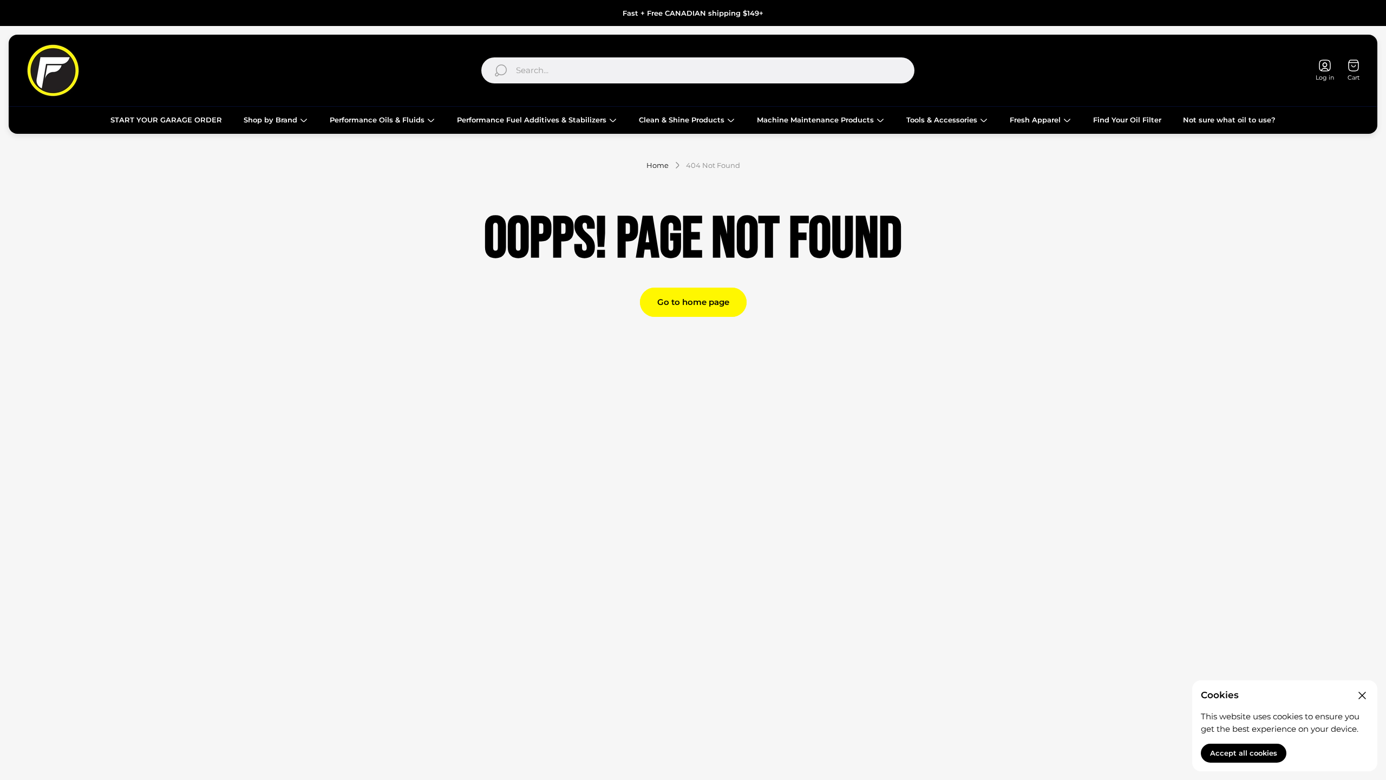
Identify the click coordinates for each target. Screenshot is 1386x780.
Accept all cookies (1243, 753)
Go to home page (693, 302)
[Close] (1362, 695)
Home (657, 165)
